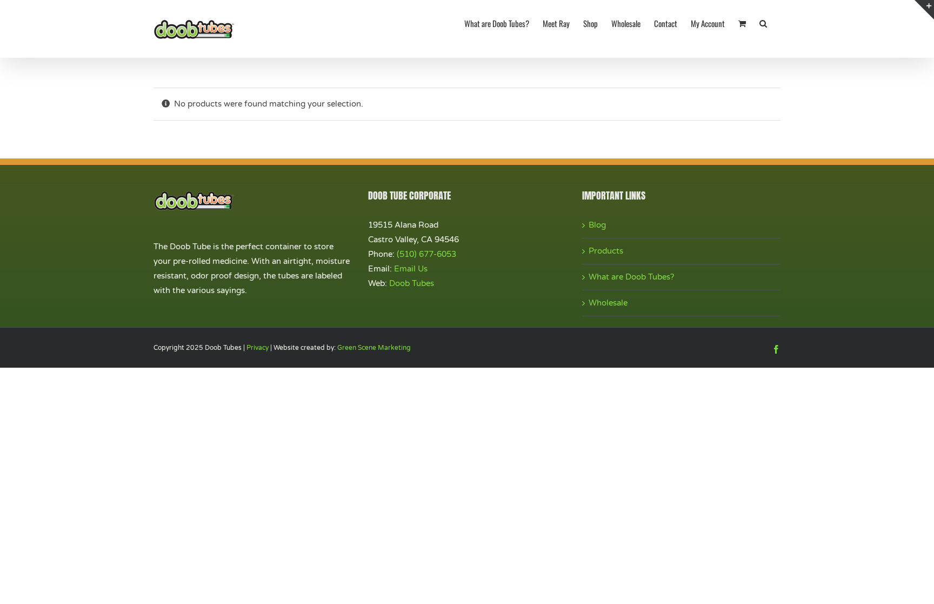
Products (606, 251)
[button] (763, 22)
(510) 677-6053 (426, 254)
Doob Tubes (411, 283)
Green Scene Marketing (374, 347)
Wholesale (608, 303)
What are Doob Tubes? (631, 277)
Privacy (257, 347)
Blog (597, 225)
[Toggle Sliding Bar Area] (924, 9)
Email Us (411, 269)
